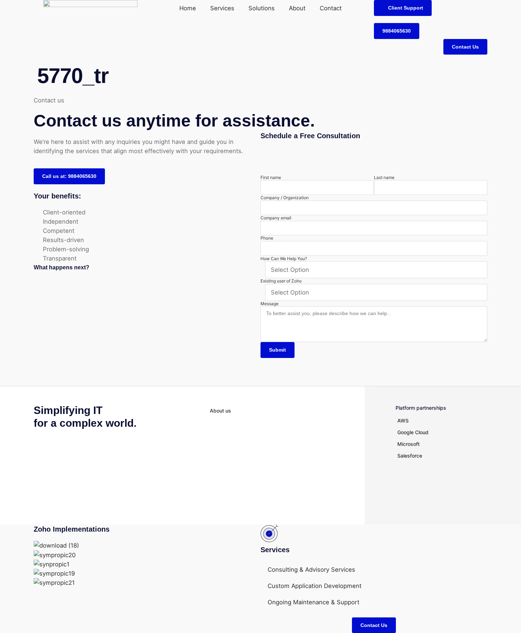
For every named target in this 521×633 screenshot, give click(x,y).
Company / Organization (284, 197)
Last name (384, 177)
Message (269, 303)
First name (270, 177)
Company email (275, 217)
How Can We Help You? (283, 258)
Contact (331, 8)
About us (220, 411)
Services (222, 8)
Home (187, 8)
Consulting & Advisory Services (311, 569)
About (297, 8)
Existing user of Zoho (281, 281)
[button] (403, 8)
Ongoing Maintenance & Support (313, 602)
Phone (266, 238)
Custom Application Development (315, 585)
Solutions (261, 8)
